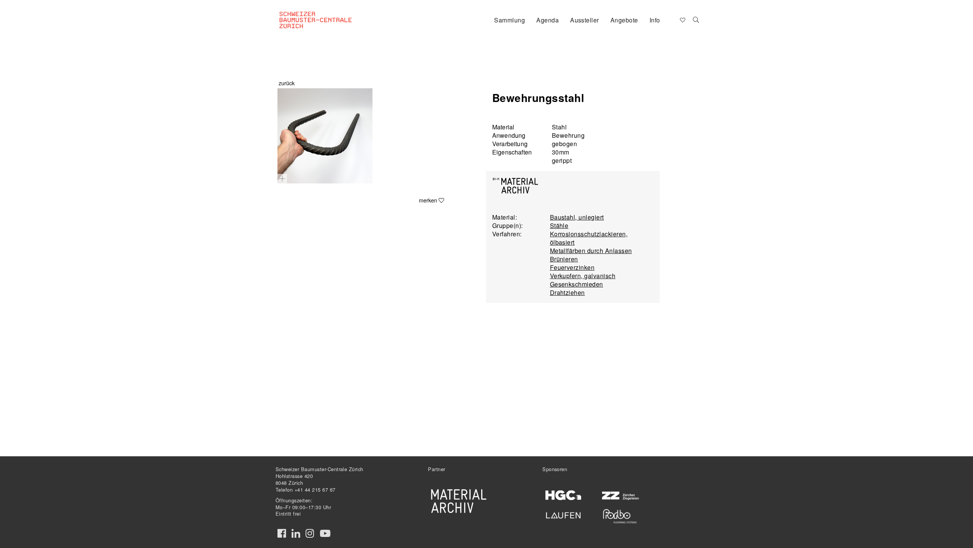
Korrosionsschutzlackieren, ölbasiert (589, 238)
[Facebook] (282, 533)
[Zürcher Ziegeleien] (620, 495)
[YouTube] (325, 533)
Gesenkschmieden (576, 284)
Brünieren (564, 259)
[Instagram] (310, 533)
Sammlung (509, 20)
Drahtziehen (567, 292)
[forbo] (620, 516)
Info (655, 20)
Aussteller (584, 20)
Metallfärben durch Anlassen (591, 250)
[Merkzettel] (682, 19)
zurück (287, 83)
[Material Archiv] (459, 501)
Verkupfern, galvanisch (583, 275)
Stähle (559, 225)
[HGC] (563, 495)
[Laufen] (563, 514)
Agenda (547, 20)
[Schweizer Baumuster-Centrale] (325, 13)
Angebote (624, 20)
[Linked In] (296, 533)
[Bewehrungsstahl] (324, 135)
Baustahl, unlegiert (577, 217)
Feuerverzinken (572, 267)
